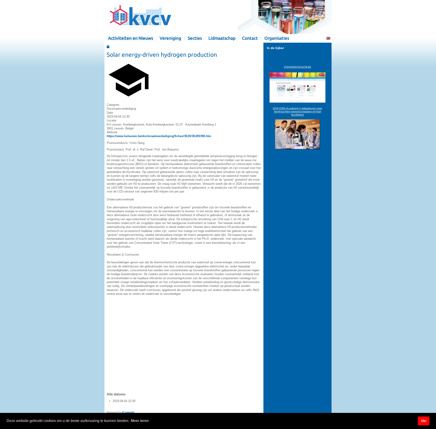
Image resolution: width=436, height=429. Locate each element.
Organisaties (276, 38)
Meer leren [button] (140, 421)
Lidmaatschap (221, 38)
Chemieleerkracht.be (297, 67)
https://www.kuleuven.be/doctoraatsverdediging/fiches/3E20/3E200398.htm (159, 136)
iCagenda (128, 412)
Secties (195, 38)
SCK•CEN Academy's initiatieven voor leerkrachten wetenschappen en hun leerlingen (297, 111)
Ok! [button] (423, 421)
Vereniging (170, 38)
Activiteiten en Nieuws (130, 38)
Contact (250, 38)
